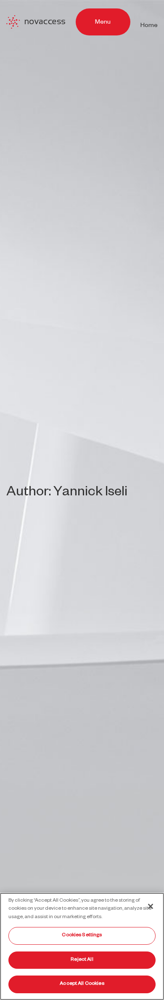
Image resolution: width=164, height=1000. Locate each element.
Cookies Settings (82, 935)
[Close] (150, 906)
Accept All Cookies (82, 984)
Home (149, 26)
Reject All (82, 960)
